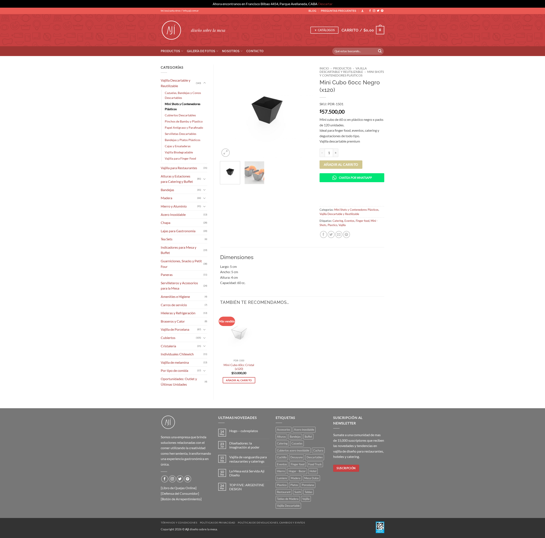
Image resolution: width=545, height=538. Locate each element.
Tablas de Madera (287, 498)
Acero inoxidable (304, 429)
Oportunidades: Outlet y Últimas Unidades (179, 381)
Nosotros (231, 51)
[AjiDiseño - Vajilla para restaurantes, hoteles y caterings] (173, 30)
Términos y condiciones (179, 522)
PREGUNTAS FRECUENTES (338, 10)
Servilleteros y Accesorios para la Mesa (179, 285)
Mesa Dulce (311, 478)
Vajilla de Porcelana (175, 329)
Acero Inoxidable (173, 214)
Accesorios (283, 429)
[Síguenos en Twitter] (378, 10)
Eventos (349, 220)
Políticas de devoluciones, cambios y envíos (271, 522)
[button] (362, 30)
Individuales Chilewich (177, 354)
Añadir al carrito (341, 164)
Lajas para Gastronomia (178, 231)
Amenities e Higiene (175, 296)
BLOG (312, 10)
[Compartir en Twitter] (331, 234)
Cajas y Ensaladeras (178, 146)
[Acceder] (362, 10)
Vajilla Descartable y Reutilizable (175, 83)
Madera (166, 198)
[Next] (306, 111)
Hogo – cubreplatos (243, 431)
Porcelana (308, 485)
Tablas (308, 492)
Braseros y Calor (173, 321)
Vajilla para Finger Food (180, 158)
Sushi (297, 492)
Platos (294, 485)
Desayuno (296, 457)
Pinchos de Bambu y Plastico (184, 121)
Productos (170, 51)
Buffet (308, 436)
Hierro (281, 471)
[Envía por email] (338, 234)
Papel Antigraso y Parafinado (184, 127)
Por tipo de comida (174, 370)
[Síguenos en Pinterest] (382, 10)
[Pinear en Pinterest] (346, 234)
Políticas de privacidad (217, 522)
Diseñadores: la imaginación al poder (244, 445)
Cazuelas (297, 443)
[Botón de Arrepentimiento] (181, 499)
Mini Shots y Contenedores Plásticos (182, 106)
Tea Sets (166, 239)
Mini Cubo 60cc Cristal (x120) (239, 367)
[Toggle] (204, 83)
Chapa (165, 223)
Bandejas (167, 190)
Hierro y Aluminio (174, 206)
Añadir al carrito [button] (239, 380)
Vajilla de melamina (175, 362)
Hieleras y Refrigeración (178, 313)
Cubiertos (168, 338)
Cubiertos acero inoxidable (293, 450)
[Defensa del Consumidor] (180, 493)
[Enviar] (379, 51)
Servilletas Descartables (180, 134)
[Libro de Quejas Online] (178, 488)
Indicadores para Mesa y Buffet (178, 250)
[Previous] (227, 111)
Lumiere (282, 478)
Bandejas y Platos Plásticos (182, 140)
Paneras (167, 275)
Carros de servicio (174, 305)
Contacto (255, 51)
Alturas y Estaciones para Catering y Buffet (177, 179)
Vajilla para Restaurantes (179, 168)
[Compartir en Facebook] (323, 234)
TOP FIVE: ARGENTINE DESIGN (246, 487)
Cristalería (168, 346)
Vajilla (342, 225)
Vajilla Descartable (288, 505)
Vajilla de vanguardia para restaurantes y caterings (248, 459)
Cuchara (318, 450)
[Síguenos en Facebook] (370, 10)
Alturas (281, 436)
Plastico (332, 225)
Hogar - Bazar (297, 471)
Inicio (324, 68)
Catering (338, 220)
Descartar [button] (325, 4)
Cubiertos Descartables (180, 115)
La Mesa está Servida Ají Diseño (246, 473)
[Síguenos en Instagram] (374, 10)
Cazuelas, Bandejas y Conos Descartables (183, 95)
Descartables (315, 457)
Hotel (313, 471)
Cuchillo (282, 457)
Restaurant (284, 492)
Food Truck (315, 464)
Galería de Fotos (201, 51)
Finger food (362, 220)
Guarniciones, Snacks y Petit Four (181, 263)
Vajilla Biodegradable (179, 152)
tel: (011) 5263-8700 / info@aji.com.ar (180, 11)
